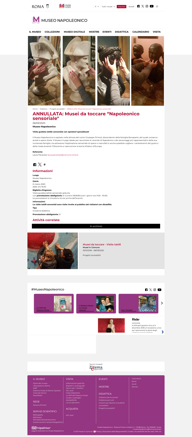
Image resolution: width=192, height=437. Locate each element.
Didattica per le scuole (108, 397)
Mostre (94, 31)
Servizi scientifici (45, 411)
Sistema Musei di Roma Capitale (47, 391)
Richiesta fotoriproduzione (44, 420)
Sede (36, 401)
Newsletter (37, 395)
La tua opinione (72, 403)
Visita (157, 31)
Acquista (121, 6)
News (134, 381)
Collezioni (52, 31)
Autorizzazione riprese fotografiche (48, 422)
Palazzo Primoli (39, 405)
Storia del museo (40, 383)
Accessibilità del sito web (144, 431)
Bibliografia (38, 415)
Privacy (98, 431)
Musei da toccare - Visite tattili (102, 244)
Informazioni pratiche (75, 383)
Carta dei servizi (39, 393)
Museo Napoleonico (64, 20)
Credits (130, 431)
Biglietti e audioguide (75, 386)
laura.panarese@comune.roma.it (63, 155)
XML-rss (158, 431)
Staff (35, 388)
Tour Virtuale (126, 310)
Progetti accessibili (57, 109)
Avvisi (134, 384)
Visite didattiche (73, 393)
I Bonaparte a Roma (41, 386)
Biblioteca (37, 417)
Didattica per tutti (106, 400)
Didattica (122, 31)
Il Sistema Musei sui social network (86, 308)
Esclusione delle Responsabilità (115, 431)
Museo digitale (74, 31)
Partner (135, 387)
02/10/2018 (146, 328)
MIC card (69, 391)
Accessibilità (71, 400)
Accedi (131, 6)
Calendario (140, 31)
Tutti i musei (107, 6)
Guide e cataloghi (73, 398)
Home (35, 109)
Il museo (35, 31)
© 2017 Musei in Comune (83, 431)
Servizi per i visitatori (74, 388)
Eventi (107, 31)
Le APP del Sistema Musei (43, 309)
